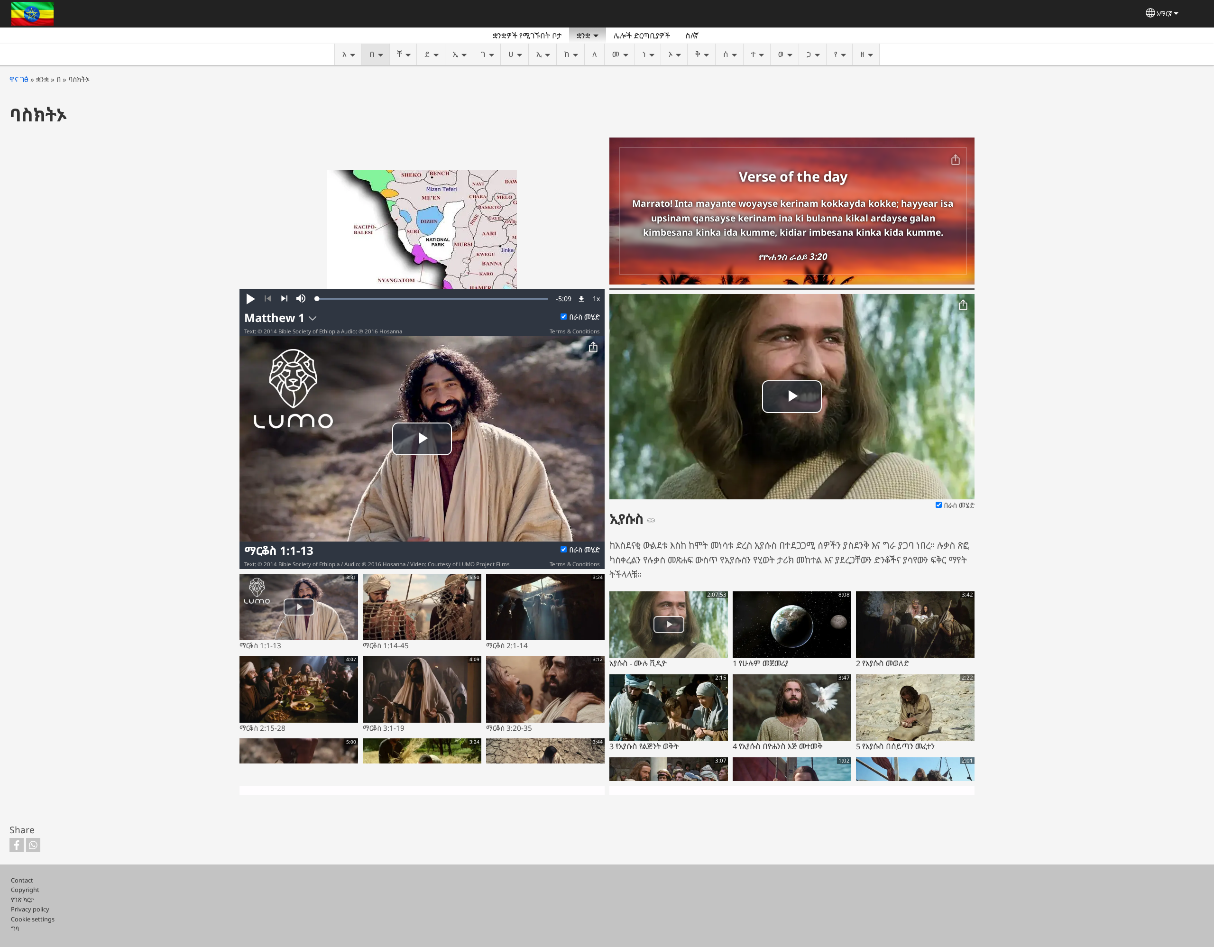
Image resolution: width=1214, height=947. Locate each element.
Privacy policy (30, 909)
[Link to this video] (651, 520)
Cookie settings (33, 919)
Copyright (25, 889)
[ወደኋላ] (267, 299)
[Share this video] (593, 347)
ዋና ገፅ (18, 79)
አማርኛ (1164, 13)
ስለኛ (692, 35)
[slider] (432, 299)
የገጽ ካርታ (22, 899)
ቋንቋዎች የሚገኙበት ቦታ (527, 35)
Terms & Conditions (575, 331)
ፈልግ (717, 36)
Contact (22, 880)
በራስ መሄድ (584, 317)
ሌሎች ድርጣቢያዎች (642, 35)
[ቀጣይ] (284, 299)
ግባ (15, 928)
